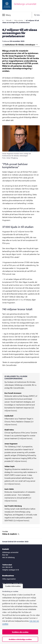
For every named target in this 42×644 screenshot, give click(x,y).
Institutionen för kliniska (20, 45)
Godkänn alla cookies (20, 632)
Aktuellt (8, 20)
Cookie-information (13, 586)
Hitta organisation (9, 579)
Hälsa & (9, 534)
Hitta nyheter (18, 20)
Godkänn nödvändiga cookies (20, 639)
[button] (16, 15)
